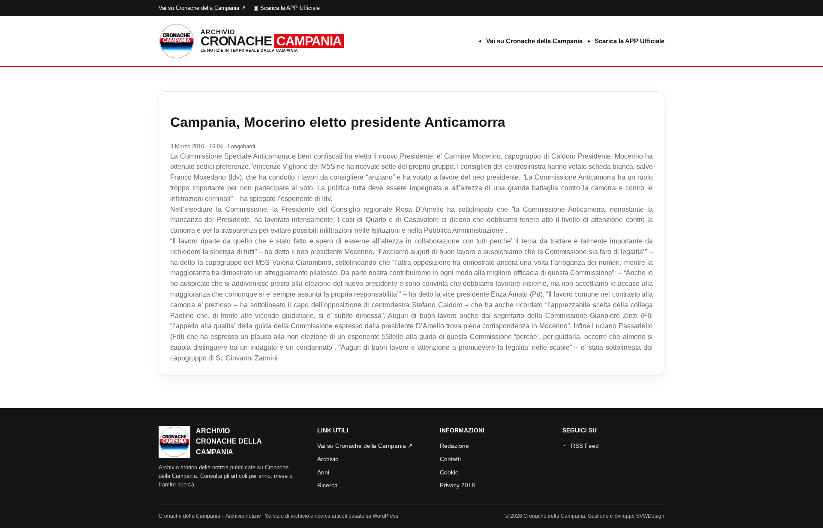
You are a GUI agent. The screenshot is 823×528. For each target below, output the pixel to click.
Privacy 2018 (457, 485)
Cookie (449, 472)
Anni (323, 472)
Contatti (450, 459)
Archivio (328, 459)
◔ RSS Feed (580, 445)
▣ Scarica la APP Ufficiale (286, 8)
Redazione (454, 445)
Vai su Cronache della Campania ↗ (202, 8)
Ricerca (327, 485)
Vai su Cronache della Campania (534, 41)
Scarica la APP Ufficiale (629, 41)
